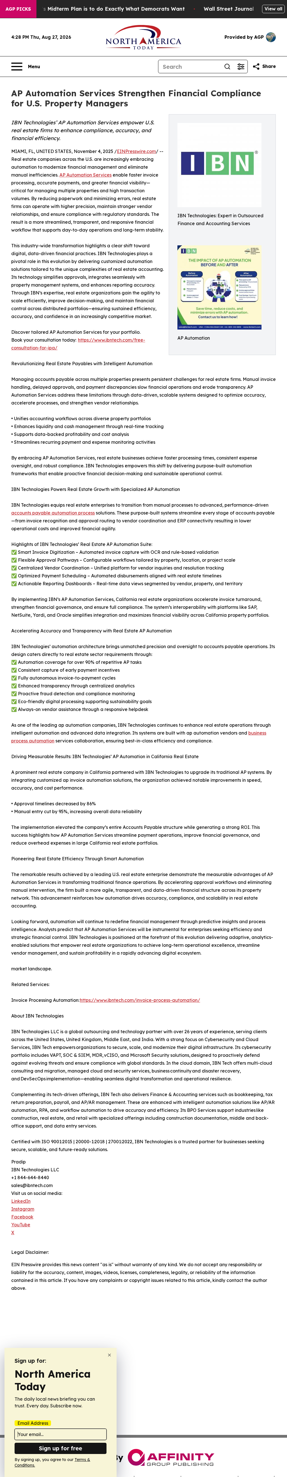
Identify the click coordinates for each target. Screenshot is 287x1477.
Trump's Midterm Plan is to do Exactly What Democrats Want (105, 9)
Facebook (22, 1217)
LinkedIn (21, 1201)
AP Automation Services (85, 175)
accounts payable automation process (53, 513)
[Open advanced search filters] (240, 66)
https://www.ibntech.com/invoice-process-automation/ (140, 1000)
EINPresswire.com (136, 151)
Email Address (32, 1423)
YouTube (20, 1224)
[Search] (227, 66)
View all (273, 9)
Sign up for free (60, 1448)
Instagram (22, 1209)
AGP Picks (18, 9)
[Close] (109, 1355)
